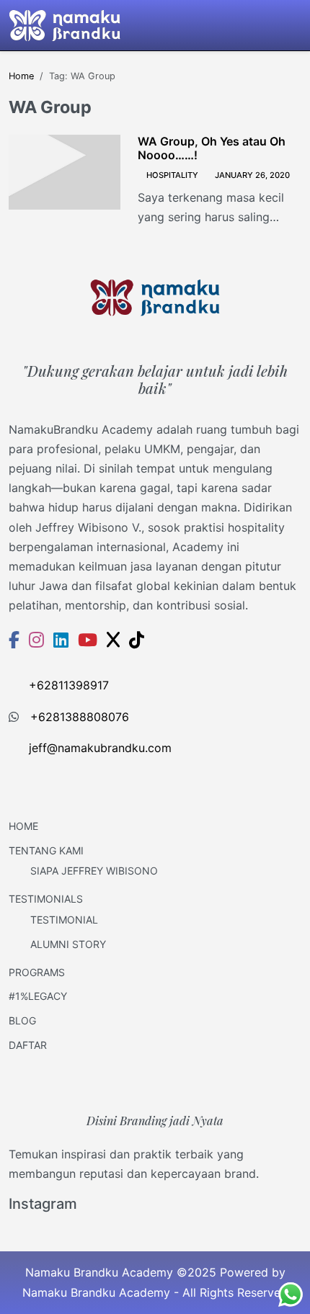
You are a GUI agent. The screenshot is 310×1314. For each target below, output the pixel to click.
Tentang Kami (46, 850)
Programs (37, 972)
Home (23, 826)
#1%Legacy (38, 996)
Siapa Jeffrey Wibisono (94, 870)
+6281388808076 (79, 717)
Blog (22, 1020)
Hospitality (172, 175)
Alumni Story (68, 944)
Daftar (28, 1045)
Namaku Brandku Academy (96, 1292)
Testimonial (64, 919)
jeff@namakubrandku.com (100, 748)
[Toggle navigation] (292, 25)
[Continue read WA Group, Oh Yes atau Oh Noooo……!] (64, 172)
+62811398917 (69, 685)
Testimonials (46, 899)
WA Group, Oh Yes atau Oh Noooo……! (211, 148)
